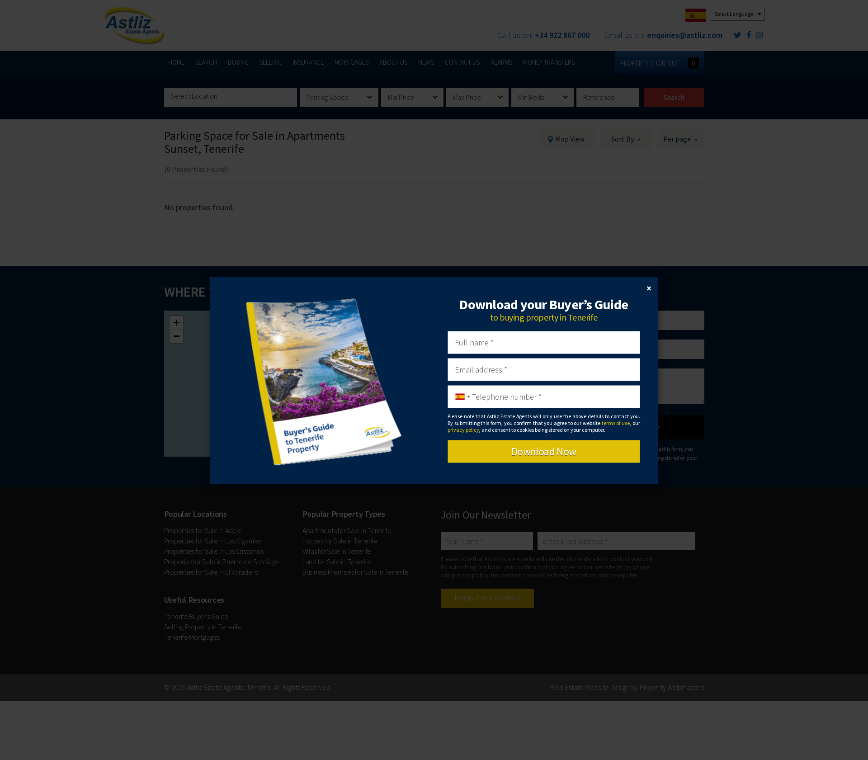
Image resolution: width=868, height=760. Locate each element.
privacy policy (463, 429)
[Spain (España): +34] (460, 396)
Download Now (543, 451)
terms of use (616, 423)
